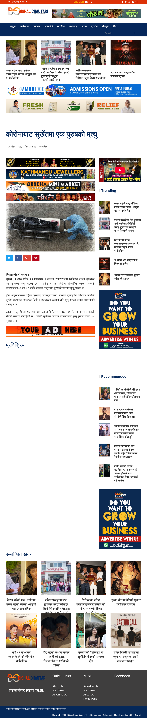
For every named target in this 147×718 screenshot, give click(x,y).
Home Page (90, 698)
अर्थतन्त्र (73, 26)
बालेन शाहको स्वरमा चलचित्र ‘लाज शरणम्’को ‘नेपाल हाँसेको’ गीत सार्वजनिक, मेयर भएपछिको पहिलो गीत (126, 473)
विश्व (115, 26)
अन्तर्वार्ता (49, 26)
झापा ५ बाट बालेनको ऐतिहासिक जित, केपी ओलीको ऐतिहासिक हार (124, 413)
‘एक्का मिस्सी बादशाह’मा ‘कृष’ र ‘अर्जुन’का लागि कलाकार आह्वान (126, 657)
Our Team (58, 690)
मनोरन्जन (25, 26)
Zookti (138, 715)
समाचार (36, 26)
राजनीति (61, 26)
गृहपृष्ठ (13, 26)
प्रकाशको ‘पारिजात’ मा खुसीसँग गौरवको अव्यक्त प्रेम (91, 657)
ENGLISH (79, 2)
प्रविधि (94, 26)
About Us (57, 686)
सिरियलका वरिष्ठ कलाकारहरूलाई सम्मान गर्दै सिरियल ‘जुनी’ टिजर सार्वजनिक (90, 74)
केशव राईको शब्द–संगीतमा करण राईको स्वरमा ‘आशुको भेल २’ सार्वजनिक (21, 74)
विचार (84, 26)
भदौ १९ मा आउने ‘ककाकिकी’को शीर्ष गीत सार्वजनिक (21, 657)
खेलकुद (105, 26)
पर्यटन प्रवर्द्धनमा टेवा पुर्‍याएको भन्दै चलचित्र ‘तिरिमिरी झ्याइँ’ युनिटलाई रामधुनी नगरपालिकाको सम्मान (56, 608)
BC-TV (88, 2)
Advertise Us (59, 694)
